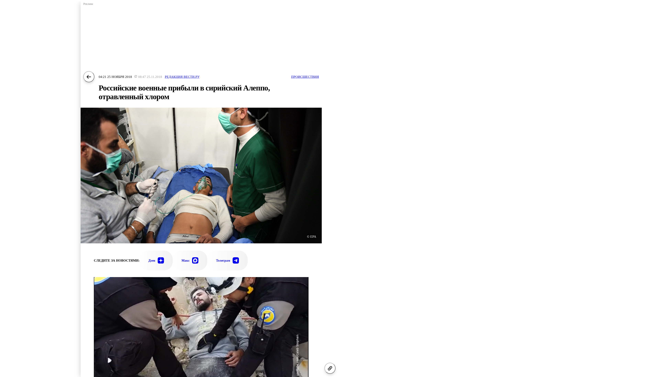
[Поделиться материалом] (330, 368)
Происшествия (305, 76)
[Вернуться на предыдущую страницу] (88, 76)
